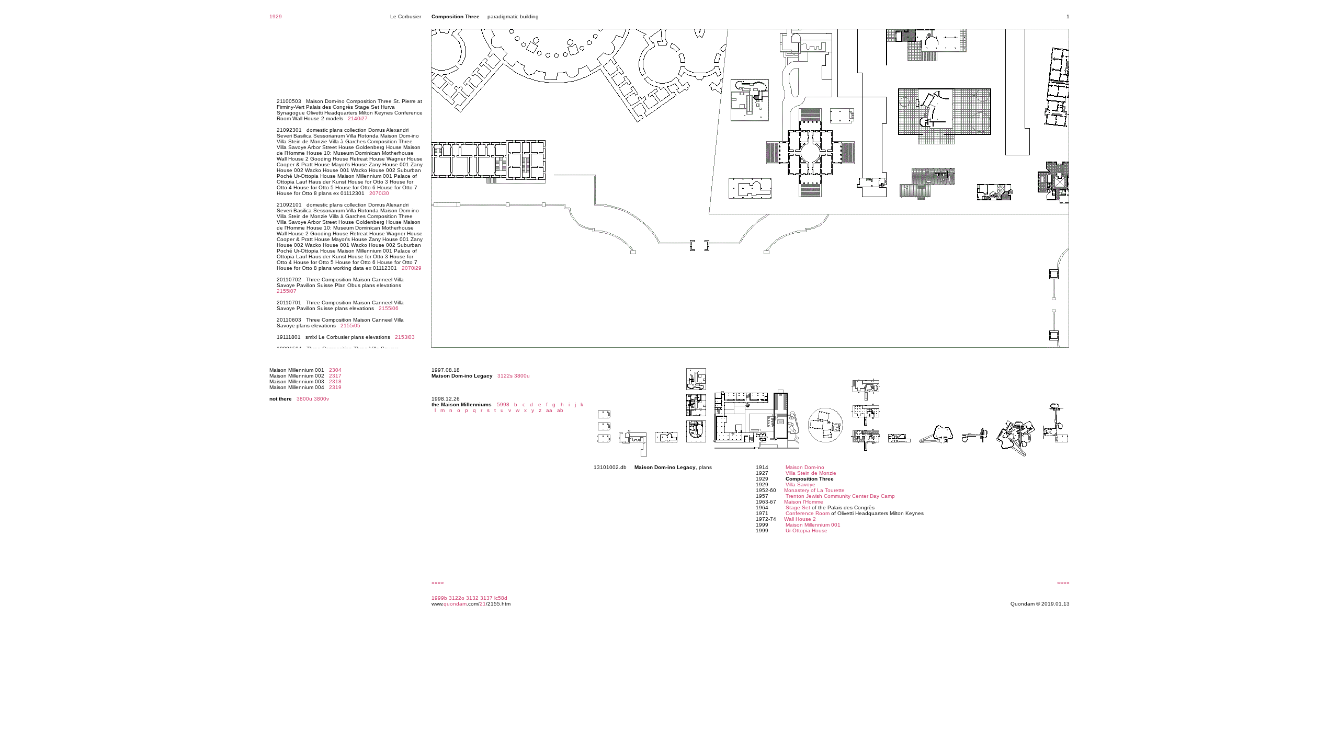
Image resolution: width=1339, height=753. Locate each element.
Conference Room (808, 513)
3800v (321, 399)
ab (558, 410)
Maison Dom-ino (805, 467)
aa (547, 410)
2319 (335, 387)
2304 (335, 370)
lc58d (500, 598)
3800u (304, 399)
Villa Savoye (800, 484)
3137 (486, 598)
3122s (505, 376)
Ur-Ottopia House (806, 530)
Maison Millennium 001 (813, 525)
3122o (456, 598)
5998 (503, 404)
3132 (472, 598)
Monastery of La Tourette (814, 490)
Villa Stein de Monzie (811, 473)
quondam (455, 604)
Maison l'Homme (803, 502)
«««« (438, 583)
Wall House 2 (800, 519)
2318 (335, 381)
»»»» (1063, 583)
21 (483, 604)
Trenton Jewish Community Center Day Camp (840, 496)
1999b (439, 598)
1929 (275, 16)
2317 (335, 376)
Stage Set (798, 507)
